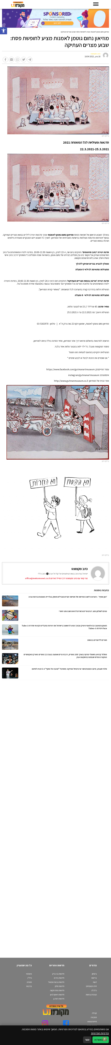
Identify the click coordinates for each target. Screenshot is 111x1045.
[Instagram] (45, 1023)
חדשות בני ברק (58, 973)
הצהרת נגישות (91, 994)
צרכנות (29, 986)
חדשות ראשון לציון (57, 994)
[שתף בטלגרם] (29, 59)
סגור (87, 1039)
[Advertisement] (78, 816)
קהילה (94, 1013)
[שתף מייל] (11, 59)
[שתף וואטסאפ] (17, 59)
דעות (95, 982)
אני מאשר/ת (100, 1039)
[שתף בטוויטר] (23, 59)
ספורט (29, 982)
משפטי (29, 973)
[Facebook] (66, 1023)
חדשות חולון (59, 986)
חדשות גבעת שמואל (56, 982)
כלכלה (94, 990)
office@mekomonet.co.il (37, 578)
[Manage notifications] (104, 1039)
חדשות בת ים (59, 977)
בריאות (94, 977)
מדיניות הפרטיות (100, 1033)
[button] (3, 30)
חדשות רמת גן (58, 998)
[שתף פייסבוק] (5, 59)
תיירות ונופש (92, 1021)
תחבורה (94, 1017)
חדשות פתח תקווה (57, 990)
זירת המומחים (91, 986)
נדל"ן (30, 977)
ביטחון (94, 973)
